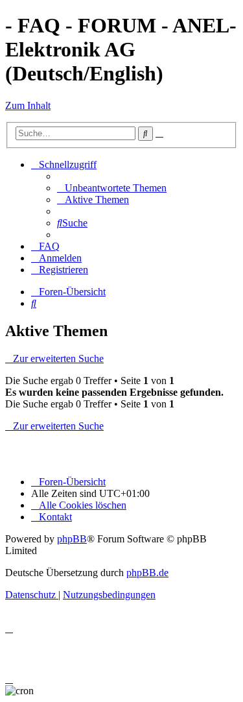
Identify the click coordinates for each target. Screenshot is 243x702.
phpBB (72, 538)
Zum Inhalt (28, 105)
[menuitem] (112, 187)
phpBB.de (147, 572)
